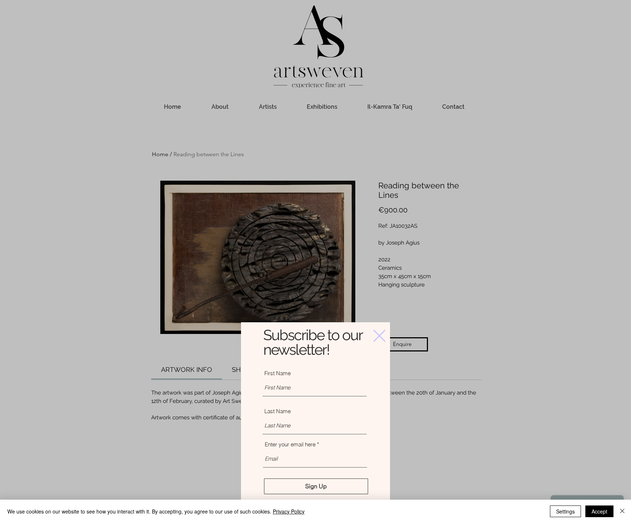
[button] (379, 335)
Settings (565, 511)
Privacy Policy (289, 511)
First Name (277, 373)
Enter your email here (290, 444)
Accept (599, 511)
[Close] (622, 511)
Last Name (277, 411)
